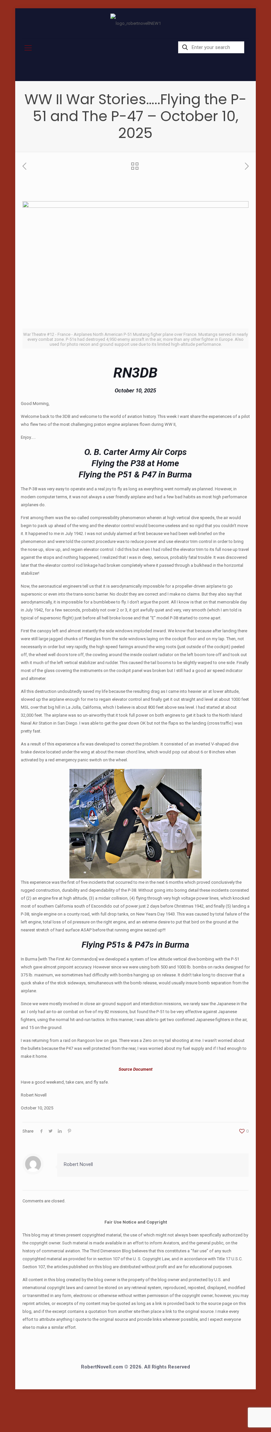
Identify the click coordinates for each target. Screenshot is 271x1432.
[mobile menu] (28, 48)
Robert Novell (78, 1164)
